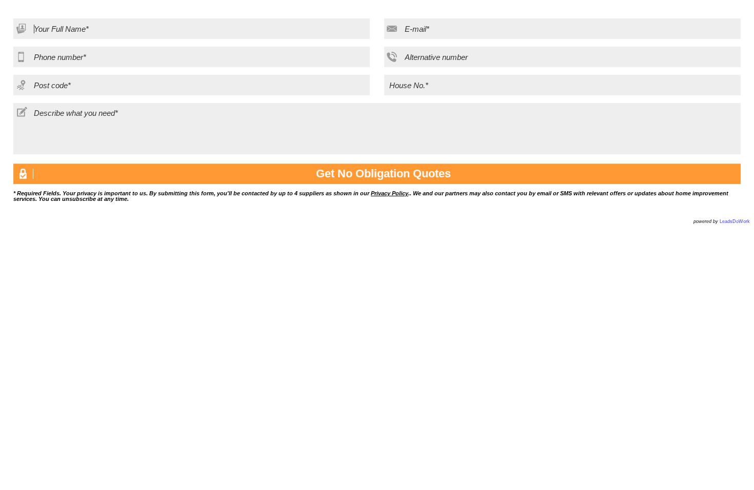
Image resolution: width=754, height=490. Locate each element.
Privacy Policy (389, 193)
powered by (721, 221)
